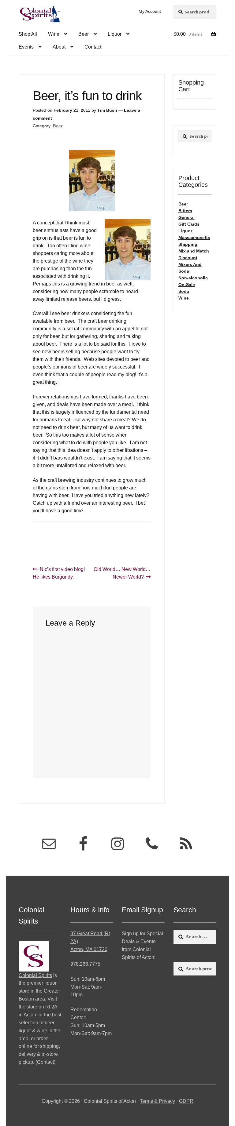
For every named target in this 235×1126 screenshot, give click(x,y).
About (59, 46)
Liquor (114, 34)
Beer (83, 34)
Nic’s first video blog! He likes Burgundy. (59, 572)
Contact (92, 46)
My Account (150, 11)
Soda (183, 291)
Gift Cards (189, 224)
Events (26, 46)
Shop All (28, 34)
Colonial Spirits (35, 975)
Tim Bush (107, 110)
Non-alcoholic (193, 277)
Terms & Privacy (157, 1101)
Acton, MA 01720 (88, 949)
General (186, 217)
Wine (53, 34)
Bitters (185, 210)
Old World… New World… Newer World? (122, 572)
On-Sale (186, 284)
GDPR (186, 1101)
